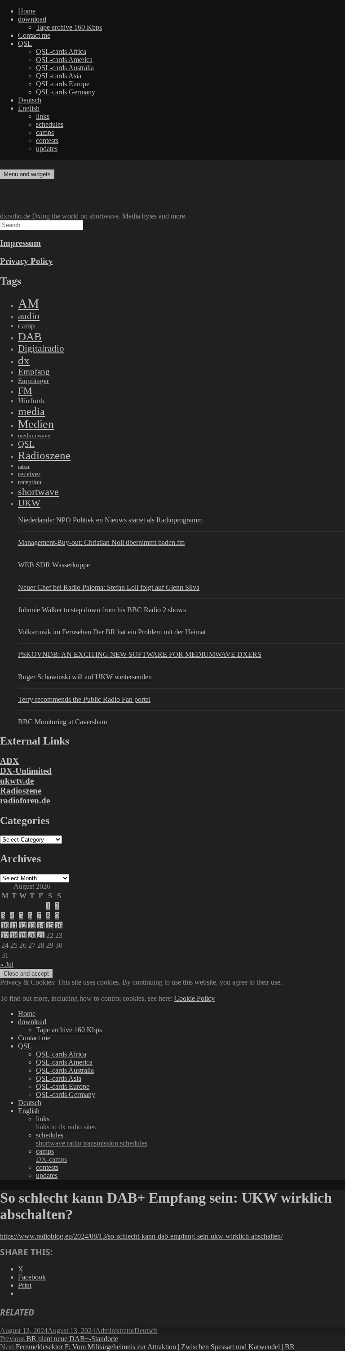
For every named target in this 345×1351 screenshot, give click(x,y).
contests (47, 140)
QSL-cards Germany (65, 92)
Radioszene (44, 455)
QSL (25, 43)
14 (40, 925)
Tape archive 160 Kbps (69, 27)
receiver (29, 473)
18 (14, 935)
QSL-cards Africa (61, 51)
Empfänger (33, 380)
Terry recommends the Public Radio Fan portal (84, 699)
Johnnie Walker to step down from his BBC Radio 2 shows (102, 610)
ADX (9, 761)
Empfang (34, 371)
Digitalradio (41, 348)
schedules (49, 124)
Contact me (34, 35)
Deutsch (29, 100)
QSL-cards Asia (58, 76)
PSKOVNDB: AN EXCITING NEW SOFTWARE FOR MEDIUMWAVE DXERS (139, 654)
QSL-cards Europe (62, 84)
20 (31, 935)
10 (5, 925)
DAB (30, 336)
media (31, 411)
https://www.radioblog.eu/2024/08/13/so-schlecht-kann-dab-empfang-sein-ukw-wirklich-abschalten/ (141, 1236)
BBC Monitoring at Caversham (62, 722)
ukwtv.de (17, 780)
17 (5, 935)
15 (49, 925)
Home (26, 11)
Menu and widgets (27, 174)
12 (23, 925)
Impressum (20, 243)
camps (45, 132)
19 (23, 935)
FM (25, 390)
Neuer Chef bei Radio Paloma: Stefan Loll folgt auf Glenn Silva (108, 587)
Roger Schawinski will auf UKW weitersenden (85, 677)
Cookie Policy (194, 998)
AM (28, 303)
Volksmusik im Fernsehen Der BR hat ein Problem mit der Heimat (112, 632)
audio (29, 316)
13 (31, 925)
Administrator (114, 1330)
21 (40, 935)
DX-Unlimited (26, 771)
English (29, 108)
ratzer (24, 466)
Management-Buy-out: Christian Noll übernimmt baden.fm (101, 542)
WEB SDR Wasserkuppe (54, 565)
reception (29, 482)
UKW (29, 503)
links (42, 116)
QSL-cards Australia (65, 67)
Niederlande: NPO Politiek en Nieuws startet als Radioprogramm (110, 520)
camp (26, 325)
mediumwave (34, 435)
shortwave (38, 491)
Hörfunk (31, 401)
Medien (36, 424)
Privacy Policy (26, 261)
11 (13, 925)
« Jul (6, 964)
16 (58, 925)
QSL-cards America (64, 59)
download (32, 19)
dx (24, 360)
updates (47, 148)
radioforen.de (25, 800)
